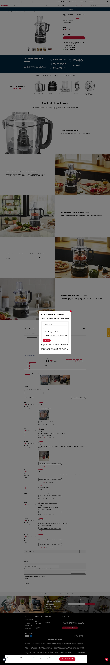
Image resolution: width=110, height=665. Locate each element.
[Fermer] (84, 658)
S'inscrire (47, 340)
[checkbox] (43, 328)
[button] (4, 659)
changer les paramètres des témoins (67, 659)
